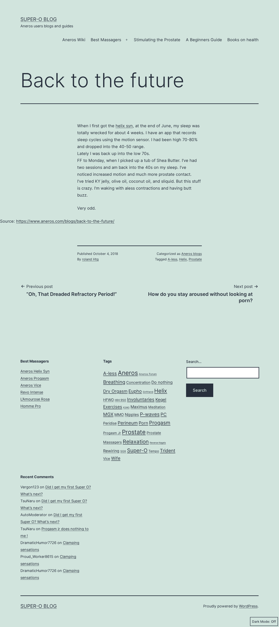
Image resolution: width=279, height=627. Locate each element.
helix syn (124, 125)
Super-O (137, 450)
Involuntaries (140, 399)
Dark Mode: (261, 621)
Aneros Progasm (34, 378)
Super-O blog (38, 19)
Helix (183, 259)
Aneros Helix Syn (35, 371)
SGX (123, 451)
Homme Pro (30, 406)
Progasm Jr (112, 433)
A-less (172, 259)
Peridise (110, 423)
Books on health (243, 39)
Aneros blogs (191, 254)
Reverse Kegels (158, 442)
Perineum (128, 423)
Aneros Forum (148, 374)
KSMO (126, 407)
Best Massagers (106, 39)
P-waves (150, 414)
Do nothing (162, 382)
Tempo (153, 451)
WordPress (248, 606)
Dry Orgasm (115, 391)
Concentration (138, 382)
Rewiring (111, 450)
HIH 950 (120, 400)
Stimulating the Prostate (157, 39)
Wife (115, 458)
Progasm (159, 423)
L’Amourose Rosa (35, 399)
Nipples (132, 414)
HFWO (108, 400)
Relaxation (136, 441)
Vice (106, 459)
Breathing (114, 382)
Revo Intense (31, 392)
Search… (194, 361)
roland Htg (90, 259)
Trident (167, 450)
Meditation (156, 407)
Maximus (139, 406)
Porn (143, 423)
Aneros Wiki (73, 39)
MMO (119, 414)
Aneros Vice (30, 385)
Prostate (195, 259)
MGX (108, 414)
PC (164, 414)
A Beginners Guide (204, 39)
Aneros (128, 372)
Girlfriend (148, 391)
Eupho (135, 391)
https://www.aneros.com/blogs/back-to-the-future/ (65, 221)
